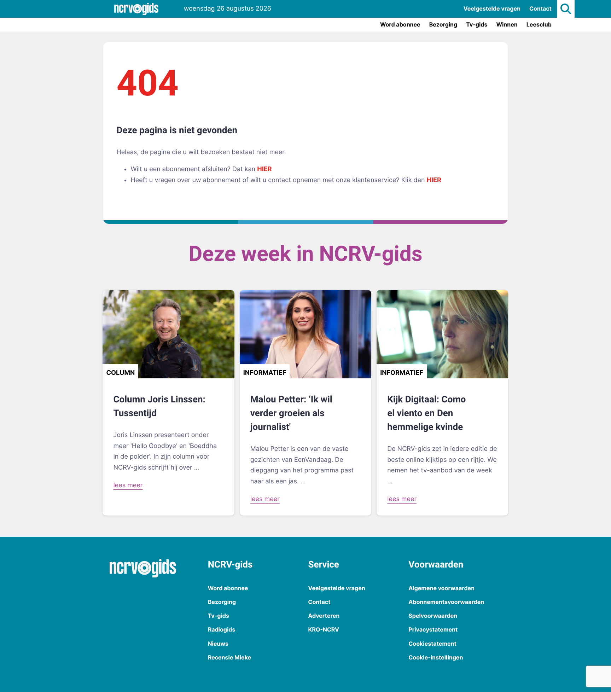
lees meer (127, 485)
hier (264, 169)
